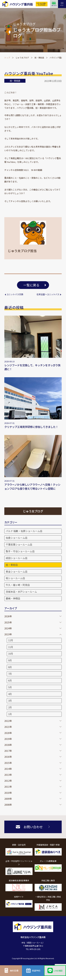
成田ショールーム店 (16, 558)
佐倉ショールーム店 (16, 537)
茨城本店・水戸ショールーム (21, 591)
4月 (10, 694)
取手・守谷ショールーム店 (20, 551)
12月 (10, 640)
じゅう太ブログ (22, 57)
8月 (10, 667)
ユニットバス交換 (15, 294)
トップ (7, 57)
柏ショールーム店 (15, 578)
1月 (10, 714)
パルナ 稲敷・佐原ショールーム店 (24, 531)
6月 (10, 680)
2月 (10, 707)
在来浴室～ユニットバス (48, 294)
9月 (10, 660)
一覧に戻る (31, 285)
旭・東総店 (39, 57)
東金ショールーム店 (16, 571)
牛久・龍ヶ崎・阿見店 (18, 585)
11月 (10, 647)
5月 (10, 687)
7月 (10, 673)
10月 (10, 653)
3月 (10, 700)
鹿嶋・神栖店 (13, 598)
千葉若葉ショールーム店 (19, 544)
